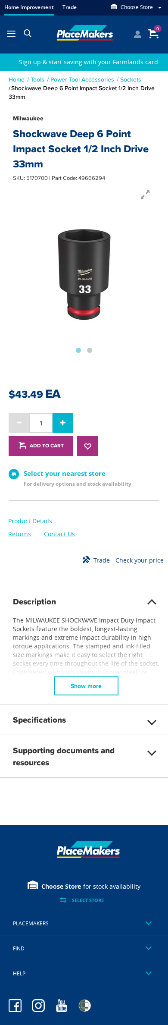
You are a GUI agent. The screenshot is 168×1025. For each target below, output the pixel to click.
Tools (37, 79)
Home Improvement (29, 7)
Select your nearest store (65, 473)
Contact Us (59, 534)
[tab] (84, 923)
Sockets (130, 79)
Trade (69, 7)
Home (17, 79)
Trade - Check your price (128, 560)
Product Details (30, 521)
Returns (19, 534)
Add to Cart (47, 446)
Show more (86, 686)
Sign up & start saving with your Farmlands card (88, 62)
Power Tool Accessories (82, 79)
